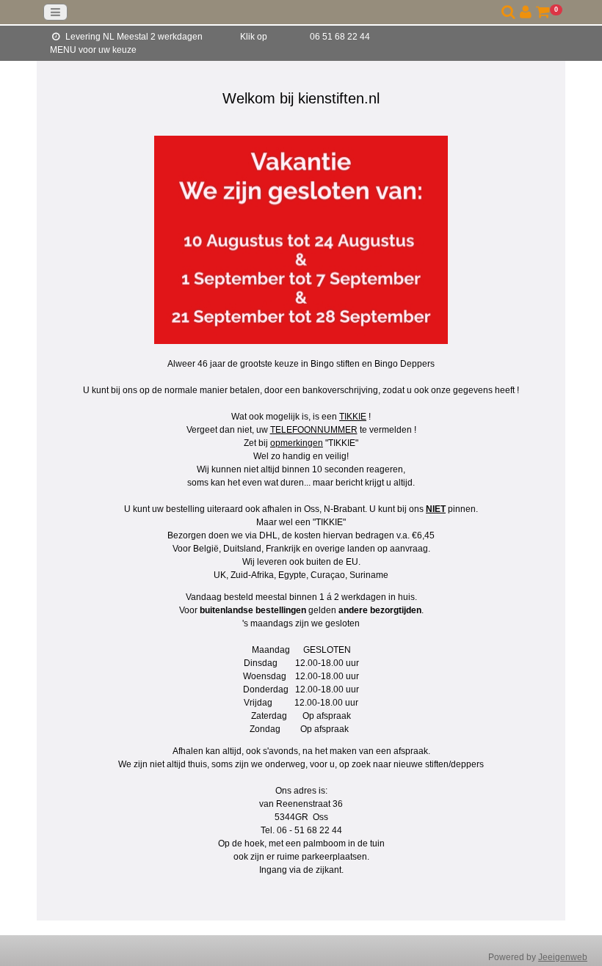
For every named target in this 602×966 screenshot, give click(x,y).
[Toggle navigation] (55, 12)
